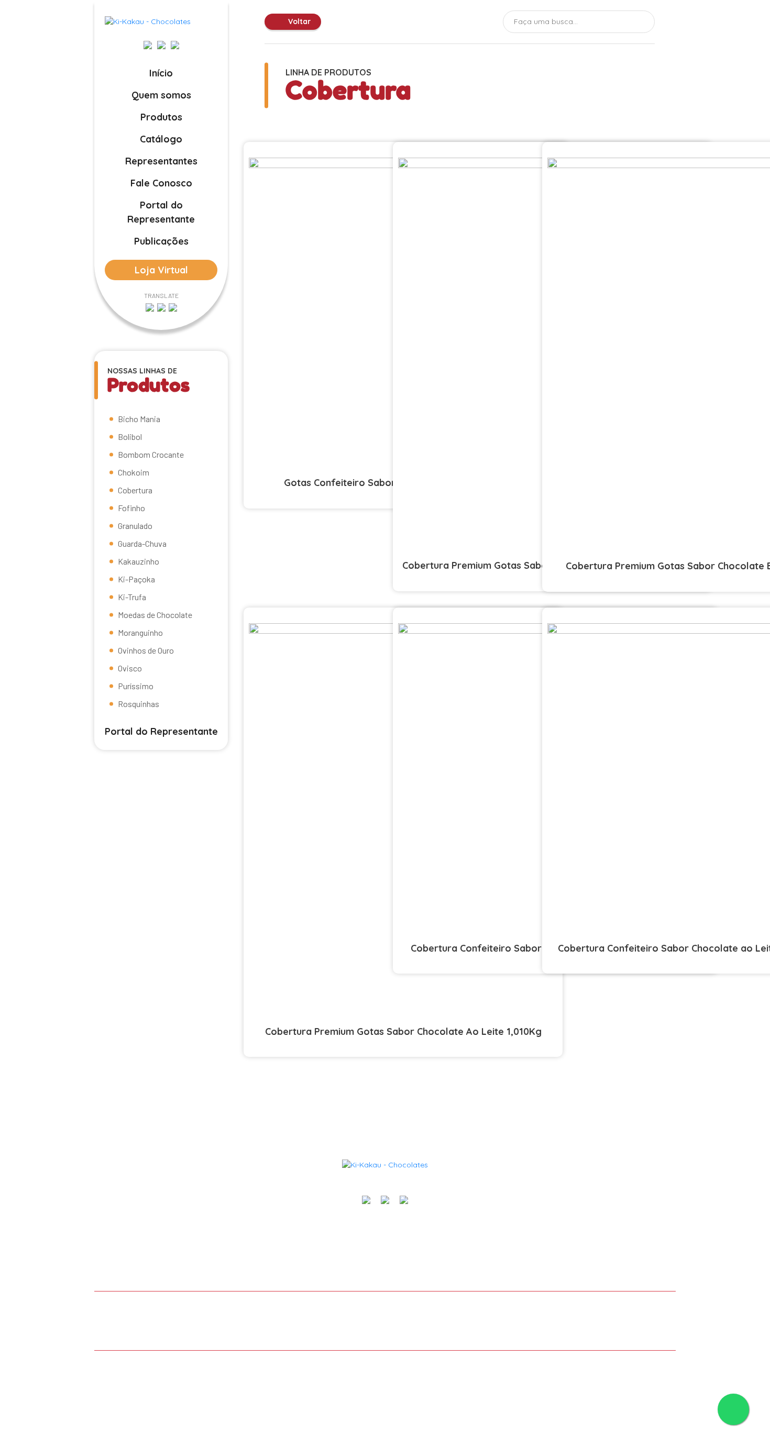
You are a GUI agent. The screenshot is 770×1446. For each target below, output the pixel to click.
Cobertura (135, 490)
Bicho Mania (139, 419)
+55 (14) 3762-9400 (640, 1225)
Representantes (161, 161)
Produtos (161, 117)
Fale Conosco (161, 183)
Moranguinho (140, 632)
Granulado (135, 526)
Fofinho (131, 508)
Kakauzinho (138, 561)
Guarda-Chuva (142, 543)
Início (161, 73)
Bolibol (130, 436)
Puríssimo (135, 686)
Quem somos (161, 95)
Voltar (298, 21)
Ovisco (130, 668)
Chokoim (133, 472)
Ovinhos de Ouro (146, 650)
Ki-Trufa (132, 597)
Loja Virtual (161, 270)
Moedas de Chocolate (155, 615)
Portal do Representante (161, 212)
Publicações (161, 241)
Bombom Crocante (151, 454)
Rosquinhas (138, 704)
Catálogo (161, 139)
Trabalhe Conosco (465, 1310)
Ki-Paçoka (136, 579)
